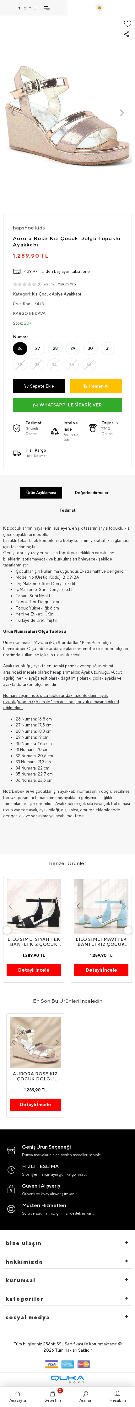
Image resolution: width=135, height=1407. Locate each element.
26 (20, 348)
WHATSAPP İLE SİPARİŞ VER (71, 404)
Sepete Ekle (42, 386)
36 (89, 364)
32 (20, 364)
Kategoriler (25, 1298)
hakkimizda (24, 1261)
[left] (7, 930)
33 (37, 364)
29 (72, 348)
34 (54, 364)
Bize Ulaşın (24, 1243)
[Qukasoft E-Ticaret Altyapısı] (67, 1379)
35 (71, 364)
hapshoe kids (29, 227)
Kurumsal (20, 1280)
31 (108, 348)
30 (90, 348)
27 (37, 348)
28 (55, 348)
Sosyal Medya (28, 1317)
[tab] (41, 493)
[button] (13, 112)
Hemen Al (99, 386)
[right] (128, 930)
